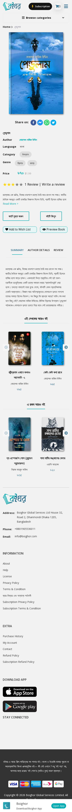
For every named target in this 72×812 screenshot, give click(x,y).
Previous (6, 347)
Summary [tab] (17, 250)
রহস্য (32, 163)
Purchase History (13, 636)
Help (5, 570)
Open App (59, 806)
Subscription (42, 6)
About (6, 563)
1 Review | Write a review (45, 184)
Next (66, 347)
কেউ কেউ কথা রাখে (53, 372)
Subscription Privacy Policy (18, 602)
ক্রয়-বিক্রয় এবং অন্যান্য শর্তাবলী (17, 595)
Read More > (10, 203)
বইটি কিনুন (51, 216)
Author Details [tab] (39, 250)
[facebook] (33, 123)
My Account (10, 642)
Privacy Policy (11, 583)
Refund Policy (11, 655)
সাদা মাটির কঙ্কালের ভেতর (52, 458)
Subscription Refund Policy (18, 662)
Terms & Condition (14, 589)
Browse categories (38, 17)
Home (7, 27)
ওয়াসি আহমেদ (53, 464)
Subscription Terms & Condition (22, 608)
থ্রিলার (20, 163)
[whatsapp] (47, 123)
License (7, 576)
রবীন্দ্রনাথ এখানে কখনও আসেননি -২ (19, 374)
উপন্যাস (25, 154)
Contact (7, 649)
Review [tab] (58, 250)
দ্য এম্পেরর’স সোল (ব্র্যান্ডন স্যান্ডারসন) (19, 460)
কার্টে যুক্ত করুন (16, 216)
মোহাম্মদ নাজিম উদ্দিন (19, 383)
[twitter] (53, 123)
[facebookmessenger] (40, 123)
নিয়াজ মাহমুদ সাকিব (19, 469)
